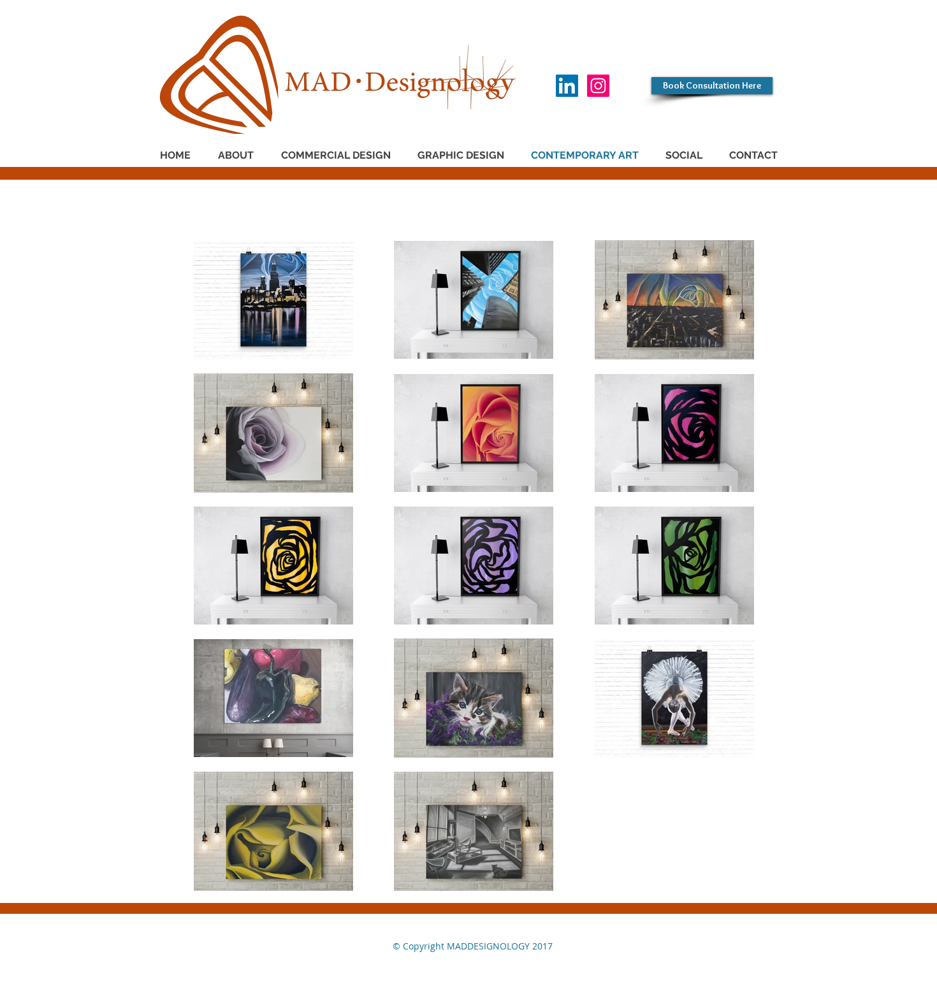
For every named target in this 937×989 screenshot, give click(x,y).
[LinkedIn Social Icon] (567, 86)
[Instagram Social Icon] (598, 86)
